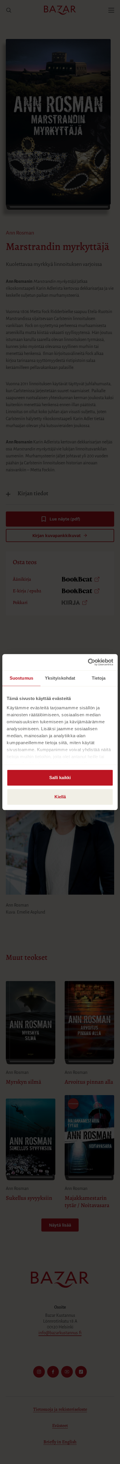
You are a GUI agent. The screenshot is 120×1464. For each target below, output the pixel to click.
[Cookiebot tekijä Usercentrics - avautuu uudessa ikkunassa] (87, 662)
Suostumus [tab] (21, 678)
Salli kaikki (60, 777)
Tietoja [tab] (99, 678)
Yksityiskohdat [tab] (60, 678)
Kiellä (60, 796)
